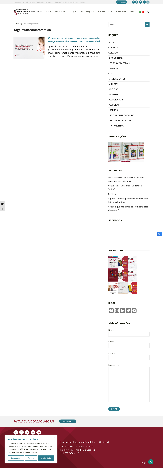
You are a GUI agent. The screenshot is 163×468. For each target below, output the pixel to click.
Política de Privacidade (61, 2)
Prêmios (113, 110)
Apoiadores (74, 2)
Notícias (113, 89)
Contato (82, 2)
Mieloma (113, 84)
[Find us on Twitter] (140, 2)
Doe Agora (121, 2)
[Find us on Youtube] (148, 2)
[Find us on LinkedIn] (144, 2)
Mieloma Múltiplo (61, 12)
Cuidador (113, 52)
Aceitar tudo (46, 458)
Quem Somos (78, 12)
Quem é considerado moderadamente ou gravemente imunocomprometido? (74, 40)
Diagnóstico (115, 58)
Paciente (113, 94)
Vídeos (132, 12)
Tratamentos (116, 125)
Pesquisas (90, 12)
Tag (21, 24)
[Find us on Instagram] (136, 2)
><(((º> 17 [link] (145, 462)
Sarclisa (112, 193)
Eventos (101, 12)
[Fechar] (54, 437)
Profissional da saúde (121, 115)
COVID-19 (113, 47)
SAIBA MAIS (67, 421)
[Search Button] (148, 12)
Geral (111, 73)
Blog (110, 12)
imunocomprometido (31, 24)
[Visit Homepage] (27, 11)
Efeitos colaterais (119, 63)
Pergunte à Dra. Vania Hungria (24, 2)
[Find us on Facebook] (133, 2)
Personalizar (16, 458)
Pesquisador (115, 99)
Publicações (40, 2)
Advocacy (49, 2)
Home (48, 12)
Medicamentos (116, 78)
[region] (31, 449)
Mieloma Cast (120, 12)
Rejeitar (31, 458)
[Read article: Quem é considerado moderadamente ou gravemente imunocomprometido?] (29, 48)
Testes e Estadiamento (121, 120)
